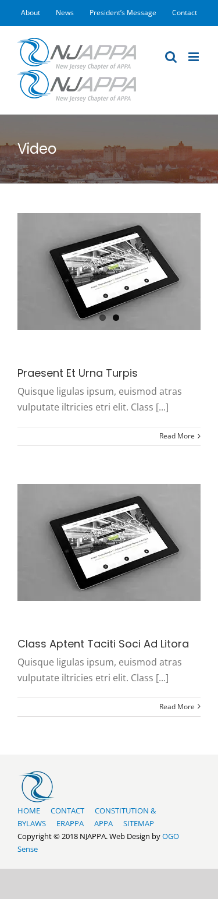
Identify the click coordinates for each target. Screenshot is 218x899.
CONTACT (67, 810)
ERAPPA (70, 823)
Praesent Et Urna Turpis (77, 373)
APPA (103, 823)
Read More (177, 436)
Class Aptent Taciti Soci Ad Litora (103, 643)
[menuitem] (30, 13)
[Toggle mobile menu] (194, 57)
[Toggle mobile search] (171, 57)
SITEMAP (138, 823)
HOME (28, 810)
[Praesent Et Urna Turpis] (109, 271)
